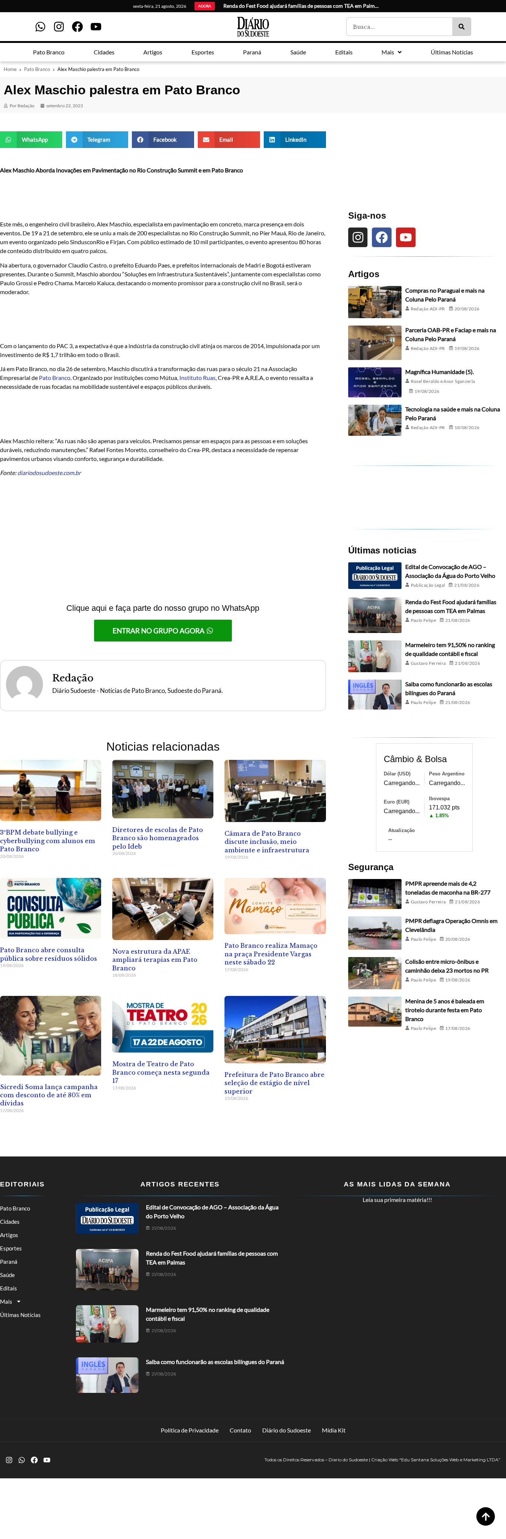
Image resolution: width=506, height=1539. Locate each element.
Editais (8, 1288)
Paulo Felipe (423, 620)
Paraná (8, 1261)
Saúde (7, 1275)
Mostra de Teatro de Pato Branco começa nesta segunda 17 (161, 1072)
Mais (6, 1301)
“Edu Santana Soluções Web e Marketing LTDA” (449, 1459)
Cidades (10, 1221)
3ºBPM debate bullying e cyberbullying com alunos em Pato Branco (47, 841)
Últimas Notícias (20, 1314)
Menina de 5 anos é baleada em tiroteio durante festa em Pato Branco (444, 1009)
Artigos (9, 1235)
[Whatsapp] (40, 26)
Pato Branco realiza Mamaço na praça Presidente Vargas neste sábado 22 (270, 954)
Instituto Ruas (197, 377)
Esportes (11, 1248)
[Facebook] (77, 26)
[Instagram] (58, 26)
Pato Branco (37, 69)
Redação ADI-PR (428, 308)
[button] (31, 139)
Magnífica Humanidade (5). (439, 371)
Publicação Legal (428, 585)
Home (10, 69)
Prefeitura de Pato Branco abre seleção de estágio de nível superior (274, 1083)
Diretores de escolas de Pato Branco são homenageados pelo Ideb (157, 838)
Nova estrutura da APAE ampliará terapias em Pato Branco (154, 960)
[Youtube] (95, 26)
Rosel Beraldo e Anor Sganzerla (443, 381)
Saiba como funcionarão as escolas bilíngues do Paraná (215, 1361)
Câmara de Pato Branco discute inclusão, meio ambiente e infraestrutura (266, 842)
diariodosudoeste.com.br (49, 472)
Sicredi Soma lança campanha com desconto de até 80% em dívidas (49, 1095)
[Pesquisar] (461, 27)
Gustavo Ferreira (428, 663)
